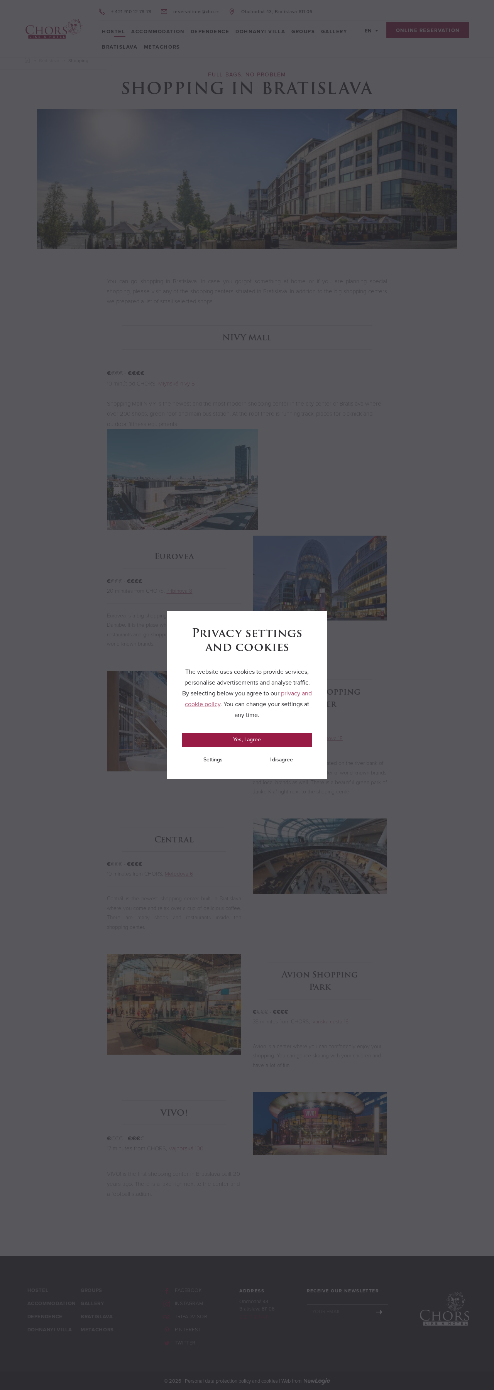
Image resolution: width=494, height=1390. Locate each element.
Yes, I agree (247, 739)
